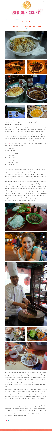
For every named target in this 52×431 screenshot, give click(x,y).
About (16, 18)
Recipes (22, 18)
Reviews (28, 18)
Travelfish (10, 143)
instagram (43, 1)
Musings (35, 18)
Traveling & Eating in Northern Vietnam (26, 26)
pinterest (40, 1)
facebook (36, 1)
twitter (38, 1)
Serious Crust (26, 8)
